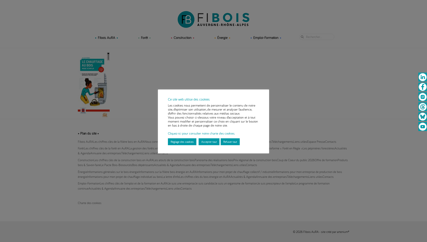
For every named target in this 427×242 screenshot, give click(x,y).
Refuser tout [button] (230, 141)
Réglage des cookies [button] (182, 141)
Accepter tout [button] (209, 141)
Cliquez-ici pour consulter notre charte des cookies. (201, 133)
